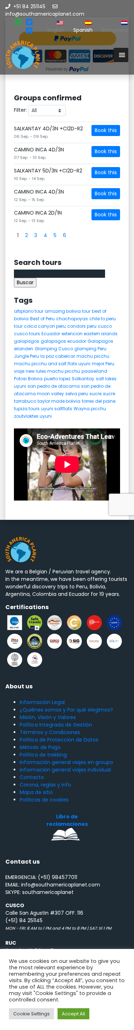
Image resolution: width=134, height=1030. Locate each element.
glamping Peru (90, 349)
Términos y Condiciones (50, 732)
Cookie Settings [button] (31, 1013)
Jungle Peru (26, 356)
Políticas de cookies (44, 799)
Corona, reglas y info (45, 784)
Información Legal (42, 702)
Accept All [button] (73, 1013)
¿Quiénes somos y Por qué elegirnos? (66, 709)
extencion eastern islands (89, 334)
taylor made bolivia (59, 401)
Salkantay (83, 379)
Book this (106, 130)
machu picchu (92, 356)
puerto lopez (57, 379)
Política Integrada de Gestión (56, 724)
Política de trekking (43, 754)
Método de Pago (40, 747)
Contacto (32, 777)
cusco (105, 326)
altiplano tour (28, 311)
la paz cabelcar (57, 356)
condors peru (81, 326)
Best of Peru (42, 319)
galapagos (26, 341)
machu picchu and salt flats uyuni (52, 364)
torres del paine (98, 401)
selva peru (76, 394)
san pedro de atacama (54, 386)
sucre (95, 394)
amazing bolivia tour (67, 311)
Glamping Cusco (54, 349)
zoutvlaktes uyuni (33, 416)
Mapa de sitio (36, 792)
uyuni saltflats (56, 409)
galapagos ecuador (63, 341)
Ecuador (50, 334)
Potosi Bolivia (28, 379)
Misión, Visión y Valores (48, 717)
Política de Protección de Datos (59, 739)
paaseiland (94, 371)
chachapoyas (72, 319)
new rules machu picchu (53, 371)
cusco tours (27, 334)
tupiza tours (27, 409)
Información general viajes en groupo (66, 762)
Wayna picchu (90, 409)
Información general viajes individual (65, 769)
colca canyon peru (45, 326)
